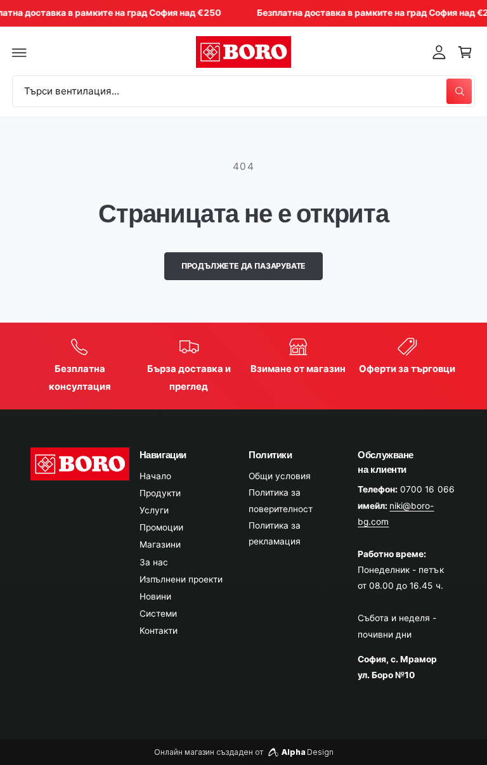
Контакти (159, 631)
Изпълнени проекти (181, 579)
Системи (158, 613)
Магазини (160, 544)
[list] (243, 366)
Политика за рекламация (275, 533)
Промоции (161, 527)
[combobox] (243, 90)
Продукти (160, 493)
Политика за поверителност (281, 500)
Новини (155, 596)
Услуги (154, 510)
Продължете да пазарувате (243, 266)
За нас (154, 562)
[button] (19, 52)
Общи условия (280, 476)
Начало (155, 476)
